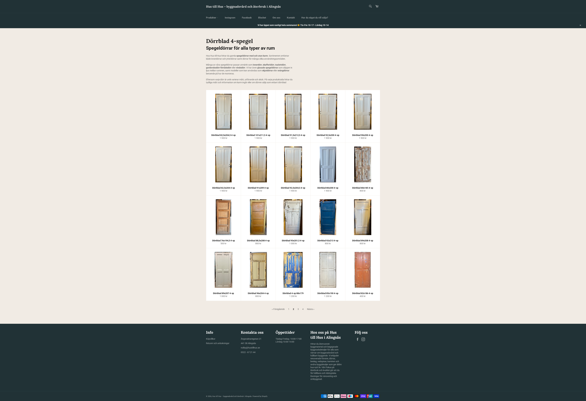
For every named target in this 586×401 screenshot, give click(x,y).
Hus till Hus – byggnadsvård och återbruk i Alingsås (243, 6)
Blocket (262, 17)
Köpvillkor (210, 339)
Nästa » (310, 309)
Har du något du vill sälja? (314, 17)
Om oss (276, 17)
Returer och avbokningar (217, 343)
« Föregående (278, 309)
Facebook (247, 17)
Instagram (230, 17)
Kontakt (291, 17)
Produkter (211, 17)
